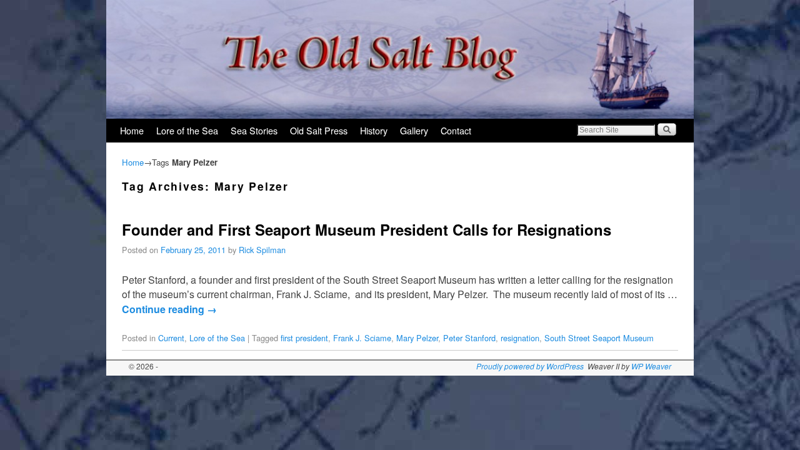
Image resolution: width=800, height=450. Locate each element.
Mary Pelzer (417, 338)
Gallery (414, 130)
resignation (520, 338)
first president (304, 338)
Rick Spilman (262, 250)
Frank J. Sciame (362, 338)
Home (132, 130)
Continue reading (169, 309)
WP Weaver (651, 366)
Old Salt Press (319, 130)
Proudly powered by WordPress (530, 366)
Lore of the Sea (187, 130)
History (374, 130)
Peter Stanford (469, 338)
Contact (456, 130)
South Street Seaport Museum (599, 338)
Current (171, 338)
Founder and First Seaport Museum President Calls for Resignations (366, 229)
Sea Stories (254, 130)
